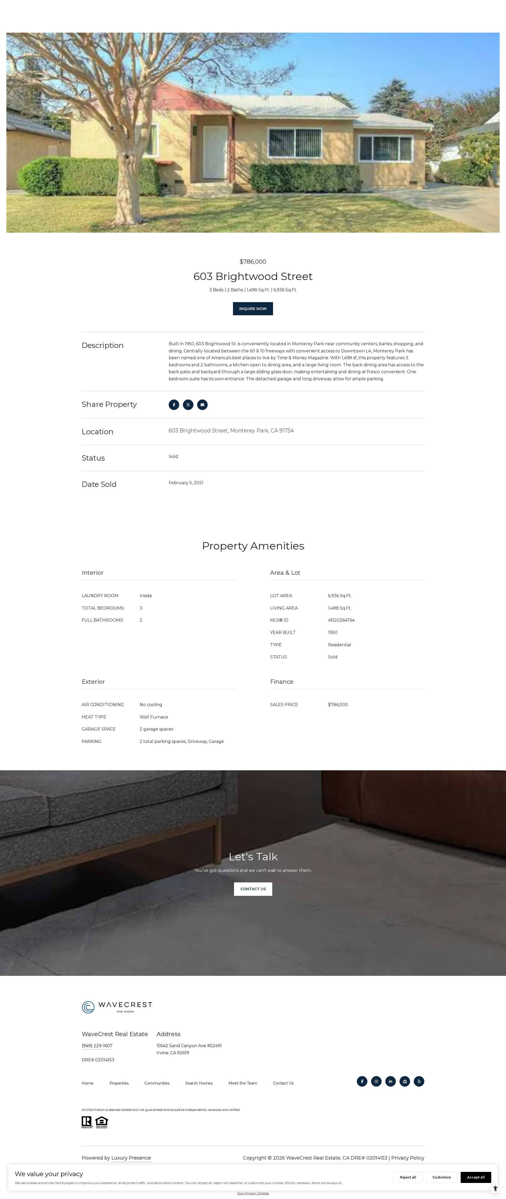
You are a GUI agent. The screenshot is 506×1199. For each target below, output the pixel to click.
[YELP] (419, 1081)
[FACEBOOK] (362, 1081)
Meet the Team (242, 1083)
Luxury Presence (131, 1158)
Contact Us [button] (253, 889)
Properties (119, 1083)
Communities (156, 1083)
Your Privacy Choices (253, 1193)
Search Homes (199, 1083)
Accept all (476, 1177)
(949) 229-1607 (97, 1045)
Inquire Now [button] (253, 308)
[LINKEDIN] (390, 1081)
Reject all (408, 1177)
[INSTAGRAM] (376, 1081)
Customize (441, 1177)
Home (88, 1083)
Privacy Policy (407, 1158)
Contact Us (283, 1083)
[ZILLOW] (405, 1081)
